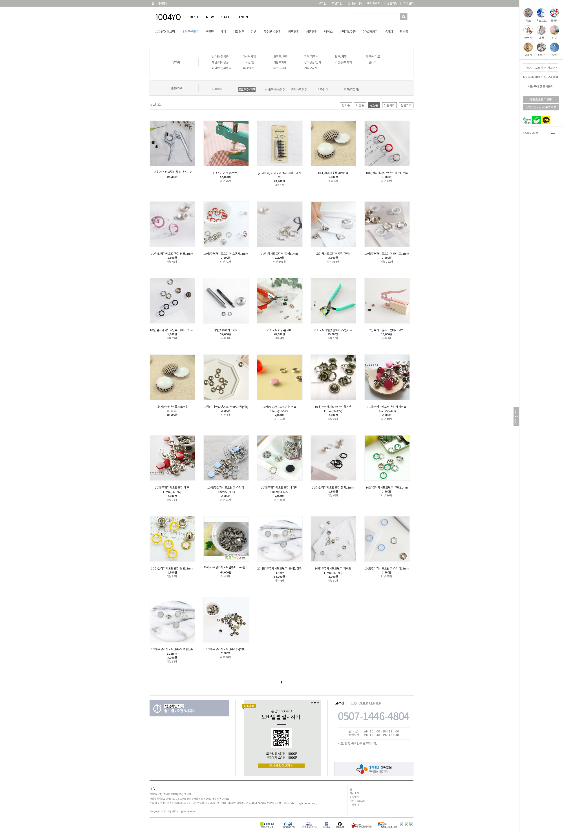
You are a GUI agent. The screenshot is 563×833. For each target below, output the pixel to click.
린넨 (254, 31)
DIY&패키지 (370, 31)
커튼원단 (312, 31)
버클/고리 (371, 62)
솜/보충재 (248, 68)
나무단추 (217, 89)
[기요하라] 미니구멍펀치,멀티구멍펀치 (279, 175)
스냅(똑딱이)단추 (275, 89)
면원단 (209, 31)
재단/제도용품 (220, 62)
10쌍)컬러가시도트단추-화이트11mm (386, 253)
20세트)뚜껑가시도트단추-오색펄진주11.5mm (279, 570)
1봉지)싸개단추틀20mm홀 (172, 407)
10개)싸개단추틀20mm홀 (333, 173)
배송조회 (540, 77)
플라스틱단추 (299, 89)
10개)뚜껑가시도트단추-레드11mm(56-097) (172, 489)
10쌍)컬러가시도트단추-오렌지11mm (225, 253)
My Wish (528, 77)
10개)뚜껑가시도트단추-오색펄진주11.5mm (172, 651)
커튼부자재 (280, 62)
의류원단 (294, 31)
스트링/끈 (248, 62)
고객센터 (408, 3)
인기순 (346, 105)
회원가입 (337, 3)
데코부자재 (280, 68)
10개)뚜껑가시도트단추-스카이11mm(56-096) (225, 489)
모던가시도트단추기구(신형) (333, 253)
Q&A (529, 68)
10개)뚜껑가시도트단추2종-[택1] (225, 649)
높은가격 (406, 105)
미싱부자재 (249, 56)
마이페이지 (373, 3)
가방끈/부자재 (343, 62)
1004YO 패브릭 (165, 31)
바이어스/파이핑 (221, 68)
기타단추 (323, 89)
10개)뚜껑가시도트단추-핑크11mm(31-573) (279, 409)
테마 (223, 31)
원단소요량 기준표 (541, 99)
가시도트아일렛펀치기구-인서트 (333, 330)
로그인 (322, 3)
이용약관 (354, 797)
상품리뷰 (392, 3)
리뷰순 (360, 105)
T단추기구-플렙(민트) (225, 173)
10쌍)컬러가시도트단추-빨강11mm (387, 173)
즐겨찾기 (162, 3)
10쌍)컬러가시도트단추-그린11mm (387, 487)
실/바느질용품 (220, 56)
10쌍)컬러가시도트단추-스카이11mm (386, 568)
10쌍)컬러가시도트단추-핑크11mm (172, 253)
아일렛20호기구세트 (226, 330)
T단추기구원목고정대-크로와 (386, 330)
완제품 (404, 31)
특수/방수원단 (272, 31)
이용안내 (354, 804)
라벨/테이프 (373, 56)
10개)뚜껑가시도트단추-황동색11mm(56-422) (333, 409)
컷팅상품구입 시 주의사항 (541, 107)
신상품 (374, 105)
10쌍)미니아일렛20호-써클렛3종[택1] (225, 407)
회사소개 (354, 793)
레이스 (328, 31)
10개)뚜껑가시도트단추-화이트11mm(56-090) (333, 570)
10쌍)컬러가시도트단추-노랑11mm (172, 568)
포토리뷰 (540, 68)
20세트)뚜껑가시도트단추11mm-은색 (225, 567)
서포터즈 (552, 68)
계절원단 (238, 31)
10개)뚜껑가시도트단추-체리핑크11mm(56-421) (386, 409)
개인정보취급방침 (358, 800)
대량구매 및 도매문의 (540, 86)
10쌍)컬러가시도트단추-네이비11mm (172, 330)
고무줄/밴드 (280, 56)
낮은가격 (389, 105)
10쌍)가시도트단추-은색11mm (279, 253)
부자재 (388, 31)
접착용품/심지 (312, 62)
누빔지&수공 (347, 31)
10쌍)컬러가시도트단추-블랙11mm (333, 487)
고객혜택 (552, 77)
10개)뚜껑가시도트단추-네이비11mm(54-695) (279, 489)
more (553, 133)
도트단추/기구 (246, 89)
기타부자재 (310, 68)
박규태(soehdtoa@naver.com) (297, 803)
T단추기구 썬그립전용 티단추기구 (172, 172)
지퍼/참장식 (311, 56)
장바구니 (355, 3)
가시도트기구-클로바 (279, 330)
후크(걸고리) (351, 89)
